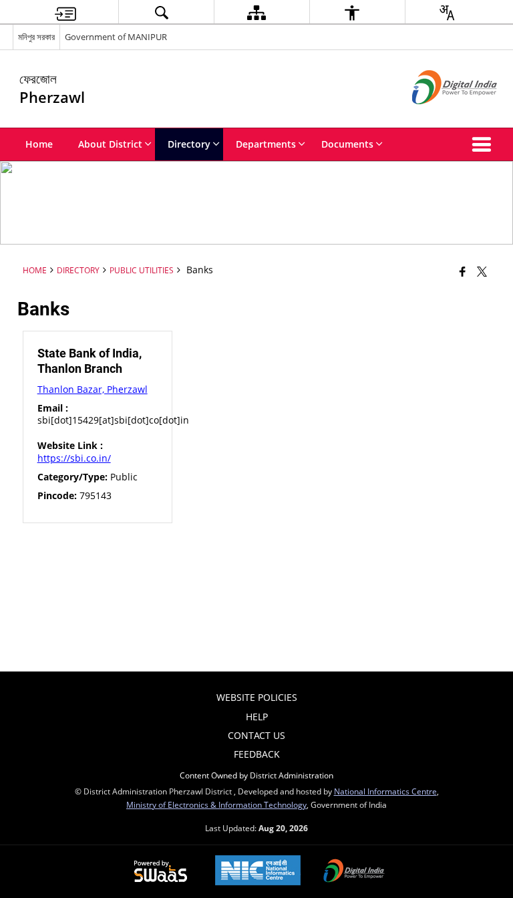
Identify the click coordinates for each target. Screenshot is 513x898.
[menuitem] (65, 12)
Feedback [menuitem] (257, 754)
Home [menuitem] (39, 144)
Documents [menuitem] (347, 144)
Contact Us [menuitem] (256, 735)
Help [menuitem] (257, 716)
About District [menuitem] (110, 144)
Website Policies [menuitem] (256, 697)
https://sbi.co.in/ (74, 458)
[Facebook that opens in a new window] (462, 271)
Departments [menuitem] (266, 144)
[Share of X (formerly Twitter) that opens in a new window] (482, 271)
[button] (484, 144)
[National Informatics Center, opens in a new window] (258, 871)
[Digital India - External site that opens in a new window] (437, 115)
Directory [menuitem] (189, 144)
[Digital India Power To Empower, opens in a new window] (354, 872)
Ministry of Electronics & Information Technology (216, 804)
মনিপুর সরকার (36, 37)
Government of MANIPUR (116, 37)
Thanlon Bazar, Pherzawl (92, 389)
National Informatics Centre (385, 791)
